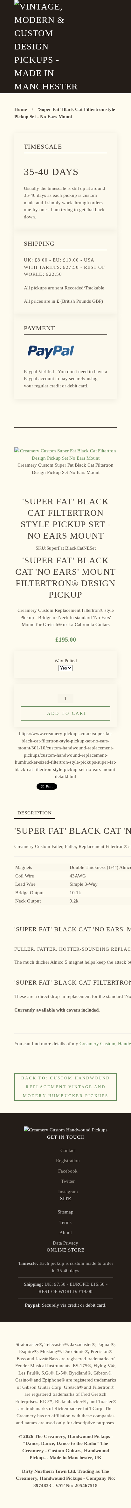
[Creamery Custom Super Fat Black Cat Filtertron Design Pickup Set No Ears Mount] (65, 453)
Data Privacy (65, 1243)
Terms (65, 1222)
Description (34, 812)
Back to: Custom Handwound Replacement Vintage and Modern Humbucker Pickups (65, 1087)
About (65, 1232)
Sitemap (65, 1211)
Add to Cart (67, 713)
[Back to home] (47, 46)
